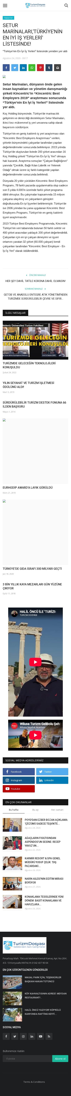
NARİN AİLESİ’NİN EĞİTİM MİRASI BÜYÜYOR (44, 880)
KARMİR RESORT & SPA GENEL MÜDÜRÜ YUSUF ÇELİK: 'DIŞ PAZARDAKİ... (42, 862)
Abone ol (60, 1058)
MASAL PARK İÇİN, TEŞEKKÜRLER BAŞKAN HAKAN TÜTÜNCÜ (43, 979)
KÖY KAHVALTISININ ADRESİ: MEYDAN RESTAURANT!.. (45, 995)
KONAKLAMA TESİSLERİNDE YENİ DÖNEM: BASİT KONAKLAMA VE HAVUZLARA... (44, 900)
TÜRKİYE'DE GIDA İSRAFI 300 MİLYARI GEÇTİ (32, 568)
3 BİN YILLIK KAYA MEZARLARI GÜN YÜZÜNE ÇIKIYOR (32, 586)
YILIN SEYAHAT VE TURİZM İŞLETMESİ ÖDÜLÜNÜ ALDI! (28, 385)
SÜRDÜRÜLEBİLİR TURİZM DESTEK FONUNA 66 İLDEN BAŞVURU (34, 404)
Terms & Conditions (34, 1081)
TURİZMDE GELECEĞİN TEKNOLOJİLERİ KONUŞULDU (29, 365)
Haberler (8, 17)
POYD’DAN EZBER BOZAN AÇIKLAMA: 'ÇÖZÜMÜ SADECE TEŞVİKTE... (46, 821)
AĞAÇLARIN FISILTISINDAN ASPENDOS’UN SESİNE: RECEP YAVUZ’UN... (42, 842)
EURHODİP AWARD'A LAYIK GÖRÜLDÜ (28, 487)
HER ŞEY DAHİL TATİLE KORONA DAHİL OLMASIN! (35, 281)
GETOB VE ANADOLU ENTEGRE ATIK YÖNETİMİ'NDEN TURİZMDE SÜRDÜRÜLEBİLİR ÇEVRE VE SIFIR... (35, 296)
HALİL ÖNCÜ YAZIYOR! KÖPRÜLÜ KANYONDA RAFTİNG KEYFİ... (43, 1012)
